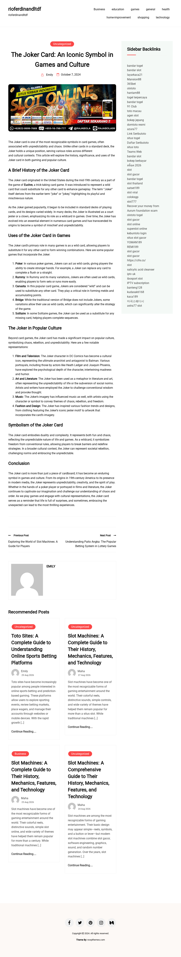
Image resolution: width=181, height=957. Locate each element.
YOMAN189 (134, 242)
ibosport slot (135, 278)
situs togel (133, 138)
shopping (143, 17)
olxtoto (131, 88)
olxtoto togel (135, 215)
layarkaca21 (134, 74)
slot (129, 169)
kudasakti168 (135, 292)
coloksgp (132, 197)
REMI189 (132, 247)
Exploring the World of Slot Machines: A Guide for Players (33, 544)
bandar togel (135, 65)
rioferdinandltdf (24, 9)
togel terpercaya (137, 97)
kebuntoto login (137, 233)
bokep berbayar (136, 160)
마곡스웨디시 (135, 301)
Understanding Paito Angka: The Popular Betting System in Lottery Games (90, 544)
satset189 (133, 188)
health (166, 9)
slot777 (131, 201)
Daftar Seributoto (138, 142)
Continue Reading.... (23, 731)
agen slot (133, 115)
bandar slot (134, 70)
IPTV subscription (138, 283)
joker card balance (104, 151)
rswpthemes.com (96, 939)
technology (163, 17)
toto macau (134, 111)
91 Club (132, 106)
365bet (131, 83)
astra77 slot (134, 305)
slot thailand (135, 183)
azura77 (132, 129)
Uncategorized (62, 44)
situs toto (133, 147)
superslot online (137, 228)
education (118, 9)
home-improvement (119, 17)
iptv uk (131, 274)
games (135, 9)
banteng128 (134, 287)
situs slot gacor (136, 237)
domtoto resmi (136, 124)
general (150, 9)
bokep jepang (135, 120)
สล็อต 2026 (134, 165)
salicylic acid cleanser (140, 269)
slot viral (132, 192)
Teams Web (134, 151)
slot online (133, 224)
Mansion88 (134, 79)
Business (99, 9)
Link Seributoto (136, 133)
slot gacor (133, 174)
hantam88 (133, 92)
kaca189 (132, 296)
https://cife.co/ (136, 260)
